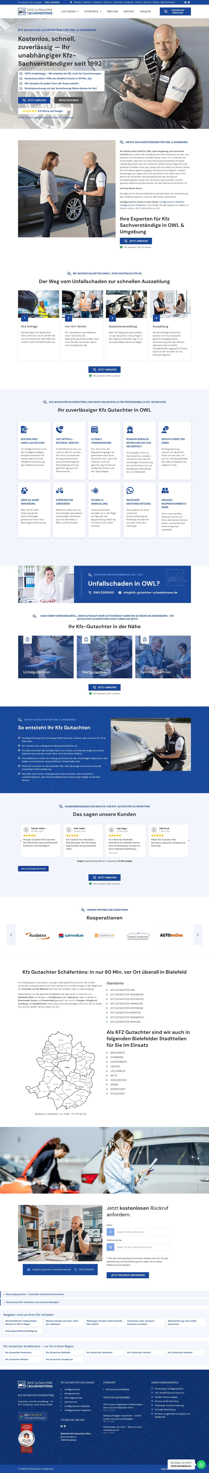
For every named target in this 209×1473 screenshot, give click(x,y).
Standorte (91, 11)
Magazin (145, 11)
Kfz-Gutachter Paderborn (18, 1352)
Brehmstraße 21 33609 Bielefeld (76, 1436)
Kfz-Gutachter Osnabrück (59, 1359)
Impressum (166, 1469)
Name (109, 1225)
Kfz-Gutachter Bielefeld (58, 1352)
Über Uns (112, 11)
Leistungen (68, 11)
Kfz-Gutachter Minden (16, 1359)
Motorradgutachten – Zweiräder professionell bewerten (35, 1294)
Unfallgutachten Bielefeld (171, 202)
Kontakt (129, 11)
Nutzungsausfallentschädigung (21, 1331)
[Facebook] (186, 2)
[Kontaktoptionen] (201, 1464)
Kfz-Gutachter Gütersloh (99, 1352)
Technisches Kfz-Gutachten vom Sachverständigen (32, 1302)
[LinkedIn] (189, 2)
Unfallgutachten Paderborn (133, 205)
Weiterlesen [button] (70, 853)
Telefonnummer (114, 1240)
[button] (189, 841)
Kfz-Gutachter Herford (139, 1352)
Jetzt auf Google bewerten (33, 868)
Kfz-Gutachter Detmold (180, 1352)
